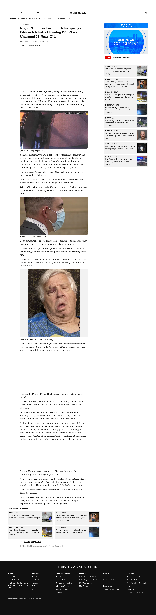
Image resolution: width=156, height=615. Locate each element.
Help (128, 586)
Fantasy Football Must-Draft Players (18, 586)
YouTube (35, 577)
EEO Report (83, 586)
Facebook (35, 580)
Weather (32, 19)
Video (50, 19)
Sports (41, 19)
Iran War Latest (13, 580)
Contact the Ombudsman (136, 592)
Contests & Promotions (64, 583)
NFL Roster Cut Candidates (18, 583)
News (23, 19)
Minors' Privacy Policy (111, 589)
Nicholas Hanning (28, 155)
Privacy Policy (108, 577)
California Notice (109, 580)
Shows (40, 13)
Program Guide (61, 580)
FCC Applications (85, 583)
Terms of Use (108, 586)
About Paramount (133, 577)
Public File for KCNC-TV (88, 577)
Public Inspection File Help (89, 580)
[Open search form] (146, 13)
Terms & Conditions (63, 589)
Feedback (130, 589)
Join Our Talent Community (137, 583)
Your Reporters (60, 19)
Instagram (35, 583)
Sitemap (59, 592)
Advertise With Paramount (136, 580)
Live (31, 13)
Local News (21, 13)
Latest (11, 13)
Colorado (12, 19)
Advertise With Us (62, 586)
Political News (13, 577)
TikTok (34, 586)
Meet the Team (61, 577)
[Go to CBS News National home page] (78, 13)
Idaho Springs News (32, 542)
